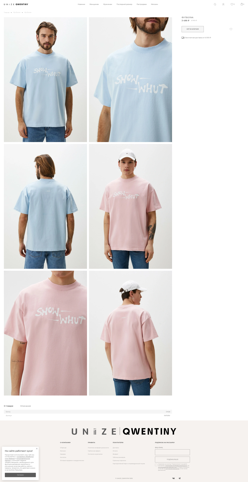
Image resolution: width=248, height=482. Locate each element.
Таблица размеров (119, 457)
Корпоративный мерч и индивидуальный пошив (129, 463)
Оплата (115, 451)
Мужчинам (107, 4)
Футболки (16, 12)
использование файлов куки (167, 467)
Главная (6, 12)
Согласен (20, 475)
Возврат (115, 454)
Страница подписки (119, 460)
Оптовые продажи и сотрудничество (72, 460)
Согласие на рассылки (95, 454)
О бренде (63, 447)
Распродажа (142, 4)
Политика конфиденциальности (98, 447)
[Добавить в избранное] (231, 29)
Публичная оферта (94, 451)
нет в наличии (193, 29)
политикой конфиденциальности (176, 465)
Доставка (116, 447)
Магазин (154, 4)
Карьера (63, 454)
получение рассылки (172, 468)
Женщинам (94, 4)
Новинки (81, 4)
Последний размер (124, 4)
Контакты (63, 457)
